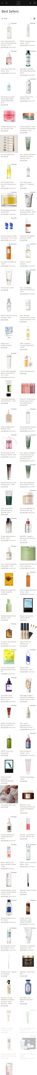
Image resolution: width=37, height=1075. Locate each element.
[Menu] (2, 3)
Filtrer (5, 18)
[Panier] (34, 3)
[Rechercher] (6, 3)
